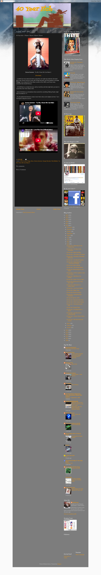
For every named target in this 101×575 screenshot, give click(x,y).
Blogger (59, 564)
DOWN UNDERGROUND (72, 401)
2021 (67, 215)
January (69, 327)
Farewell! (72, 73)
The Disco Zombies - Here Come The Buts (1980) (76, 480)
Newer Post (20, 209)
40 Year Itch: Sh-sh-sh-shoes (74, 292)
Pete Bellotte (54, 161)
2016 (67, 225)
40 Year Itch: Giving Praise (73, 307)
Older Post (56, 209)
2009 (67, 340)
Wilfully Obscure (70, 413)
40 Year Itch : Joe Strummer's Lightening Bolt (74, 313)
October (69, 231)
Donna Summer (38, 161)
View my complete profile (70, 514)
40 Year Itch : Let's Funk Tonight (75, 288)
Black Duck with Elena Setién (72, 348)
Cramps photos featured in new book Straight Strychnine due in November (77, 355)
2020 (67, 217)
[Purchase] (38, 75)
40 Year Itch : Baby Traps (73, 290)
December (69, 227)
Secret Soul (74, 364)
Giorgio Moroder (47, 161)
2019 (67, 219)
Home (39, 209)
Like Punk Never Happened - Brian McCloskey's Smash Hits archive (74, 395)
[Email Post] (26, 159)
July (68, 237)
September (70, 233)
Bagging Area (69, 362)
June (68, 239)
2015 (67, 330)
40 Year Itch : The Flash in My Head (76, 254)
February (69, 325)
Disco (32, 161)
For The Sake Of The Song (73, 467)
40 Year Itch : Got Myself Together (75, 260)
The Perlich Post (70, 352)
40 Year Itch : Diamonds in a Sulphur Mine (74, 285)
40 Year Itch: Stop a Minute (73, 265)
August (69, 235)
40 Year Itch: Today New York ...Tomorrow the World (74, 262)
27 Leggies (68, 383)
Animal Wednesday (76, 424)
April (68, 244)
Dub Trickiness (75, 384)
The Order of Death (75, 102)
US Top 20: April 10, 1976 (73, 297)
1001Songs (76, 502)
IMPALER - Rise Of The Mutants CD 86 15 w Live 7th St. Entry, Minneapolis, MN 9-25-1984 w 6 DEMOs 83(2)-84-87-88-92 (77, 406)
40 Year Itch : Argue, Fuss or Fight (75, 279)
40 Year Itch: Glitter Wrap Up (77, 82)
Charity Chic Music (71, 373)
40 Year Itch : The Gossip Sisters (75, 267)
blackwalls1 (69, 477)
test (66, 456)
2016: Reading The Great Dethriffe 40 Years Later (77, 489)
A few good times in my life (73, 423)
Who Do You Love (76, 468)
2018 (67, 221)
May (68, 241)
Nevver (67, 445)
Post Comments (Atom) (29, 212)
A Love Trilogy (26, 161)
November (69, 229)
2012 (67, 336)
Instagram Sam (69, 463)
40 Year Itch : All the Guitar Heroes (75, 302)
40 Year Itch (34, 9)
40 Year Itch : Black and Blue (74, 252)
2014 (67, 332)
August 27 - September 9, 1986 (73, 397)
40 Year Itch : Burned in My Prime (75, 300)
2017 (67, 223)
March (68, 323)
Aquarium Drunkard (71, 347)
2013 (67, 334)
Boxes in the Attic (70, 487)
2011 (67, 338)
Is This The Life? (70, 455)
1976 (21, 161)
